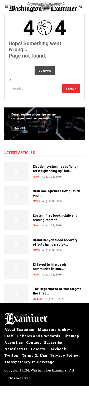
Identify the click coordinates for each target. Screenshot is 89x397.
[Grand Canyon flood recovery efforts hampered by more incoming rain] (16, 244)
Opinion (38, 299)
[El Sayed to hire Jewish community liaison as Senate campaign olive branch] (16, 269)
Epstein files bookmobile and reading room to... (55, 217)
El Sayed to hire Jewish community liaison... (50, 266)
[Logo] (44, 319)
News (36, 176)
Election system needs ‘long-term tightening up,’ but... (55, 168)
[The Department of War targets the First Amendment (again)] (16, 293)
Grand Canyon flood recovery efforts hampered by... (55, 242)
